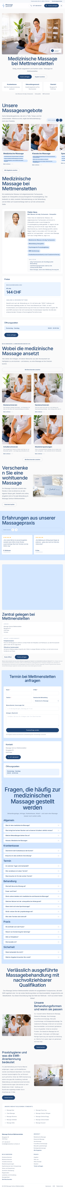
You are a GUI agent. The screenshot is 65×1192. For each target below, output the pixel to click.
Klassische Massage (39, 1139)
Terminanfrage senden (32, 730)
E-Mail (35, 689)
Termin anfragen (24, 76)
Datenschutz (59, 1186)
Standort (36, 1164)
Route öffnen (8, 657)
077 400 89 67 (14, 757)
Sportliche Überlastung (8, 1170)
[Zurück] (57, 120)
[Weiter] (60, 120)
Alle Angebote (38, 1150)
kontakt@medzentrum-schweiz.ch (11, 1144)
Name (8, 689)
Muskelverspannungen (8, 1164)
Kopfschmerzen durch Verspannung (11, 1166)
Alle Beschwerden (7, 1179)
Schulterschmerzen (7, 1161)
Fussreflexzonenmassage (40, 1143)
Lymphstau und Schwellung (9, 1175)
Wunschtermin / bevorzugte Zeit (15, 705)
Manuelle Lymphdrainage (40, 1146)
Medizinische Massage (40, 1137)
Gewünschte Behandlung (40, 697)
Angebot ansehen (40, 76)
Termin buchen (40, 1047)
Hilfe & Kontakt (37, 1161)
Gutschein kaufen (9, 504)
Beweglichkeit (5, 1177)
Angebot (36, 1157)
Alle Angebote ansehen (10, 170)
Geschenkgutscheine (57, 1)
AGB (54, 1186)
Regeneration (5, 1172)
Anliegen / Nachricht (12, 713)
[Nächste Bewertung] (16, 529)
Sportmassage (37, 1141)
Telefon (8, 697)
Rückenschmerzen (7, 1157)
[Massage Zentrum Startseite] (7, 5)
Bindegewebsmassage (40, 1148)
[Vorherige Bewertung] (12, 529)
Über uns (36, 1159)
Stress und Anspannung (8, 1168)
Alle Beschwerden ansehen (32, 369)
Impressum (48, 1186)
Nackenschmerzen (7, 1159)
